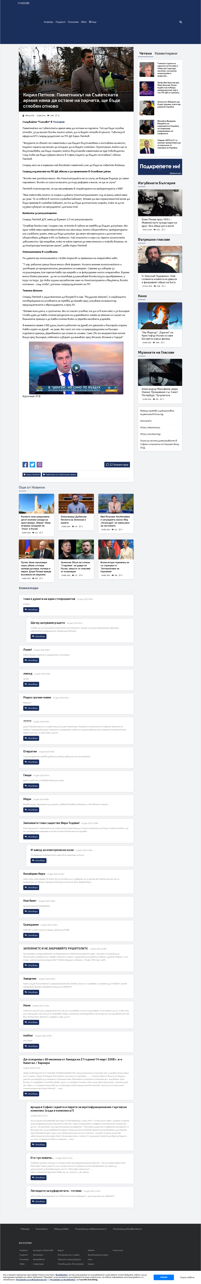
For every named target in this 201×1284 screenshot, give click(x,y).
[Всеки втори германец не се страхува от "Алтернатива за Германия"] (116, 549)
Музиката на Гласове (156, 352)
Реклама (25, 1229)
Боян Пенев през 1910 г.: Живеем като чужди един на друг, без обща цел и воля (159, 222)
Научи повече (187, 1277)
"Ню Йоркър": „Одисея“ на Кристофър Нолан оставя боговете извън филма (157, 335)
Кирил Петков (33, 474)
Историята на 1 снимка (68, 1254)
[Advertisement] (138, 22)
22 (59, 115)
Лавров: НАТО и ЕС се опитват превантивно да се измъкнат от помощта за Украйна (169, 144)
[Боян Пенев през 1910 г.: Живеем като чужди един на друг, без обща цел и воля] (160, 202)
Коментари (38, 1264)
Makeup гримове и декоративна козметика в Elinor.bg (157, 412)
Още (93, 22)
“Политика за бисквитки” (62, 1279)
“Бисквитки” (61, 1274)
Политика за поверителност (91, 1229)
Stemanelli (145, 421)
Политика (73, 22)
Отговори (33, 609)
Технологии (117, 1250)
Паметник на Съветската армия (60, 474)
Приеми (163, 1277)
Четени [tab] (145, 53)
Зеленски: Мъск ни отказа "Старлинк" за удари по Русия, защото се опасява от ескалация (75, 567)
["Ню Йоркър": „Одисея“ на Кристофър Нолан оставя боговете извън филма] (160, 315)
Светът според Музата (69, 1259)
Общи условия (61, 1229)
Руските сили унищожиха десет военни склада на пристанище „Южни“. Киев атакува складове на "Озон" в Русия (35, 522)
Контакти (42, 1229)
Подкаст (60, 22)
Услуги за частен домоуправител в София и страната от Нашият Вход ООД (159, 444)
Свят (84, 22)
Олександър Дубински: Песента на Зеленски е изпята (74, 519)
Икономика (38, 1254)
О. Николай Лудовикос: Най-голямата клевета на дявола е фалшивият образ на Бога (159, 279)
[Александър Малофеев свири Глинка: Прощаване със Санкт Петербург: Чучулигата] (160, 372)
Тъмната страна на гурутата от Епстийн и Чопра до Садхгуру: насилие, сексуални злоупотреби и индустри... (167, 69)
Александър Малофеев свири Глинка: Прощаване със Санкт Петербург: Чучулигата (160, 392)
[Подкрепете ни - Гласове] (160, 167)
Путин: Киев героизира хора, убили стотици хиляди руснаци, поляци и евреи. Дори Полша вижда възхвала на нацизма (36, 568)
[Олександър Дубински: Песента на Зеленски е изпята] (76, 504)
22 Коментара (119, 464)
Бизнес (91, 1264)
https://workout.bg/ (150, 434)
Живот (91, 1250)
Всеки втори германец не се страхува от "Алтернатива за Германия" (114, 567)
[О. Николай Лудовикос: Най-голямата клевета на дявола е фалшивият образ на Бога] (160, 259)
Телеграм (59, 122)
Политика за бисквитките (127, 1229)
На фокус (48, 22)
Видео (61, 1250)
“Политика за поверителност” (31, 1279)
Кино (142, 296)
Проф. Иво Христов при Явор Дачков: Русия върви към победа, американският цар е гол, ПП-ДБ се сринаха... (168, 87)
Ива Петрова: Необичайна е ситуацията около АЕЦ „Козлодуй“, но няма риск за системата (115, 521)
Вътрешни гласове (154, 239)
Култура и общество (43, 1250)
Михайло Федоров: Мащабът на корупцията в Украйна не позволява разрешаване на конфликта (168, 127)
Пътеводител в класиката (71, 1264)
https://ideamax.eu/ (150, 427)
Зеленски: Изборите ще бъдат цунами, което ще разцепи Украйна (169, 104)
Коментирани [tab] (166, 53)
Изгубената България (156, 183)
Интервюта (39, 1259)
